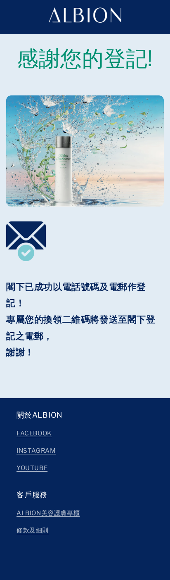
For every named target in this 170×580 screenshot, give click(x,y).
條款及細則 (33, 530)
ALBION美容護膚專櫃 (48, 513)
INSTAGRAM (36, 450)
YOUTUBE (32, 468)
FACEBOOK (34, 433)
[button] (10, 15)
